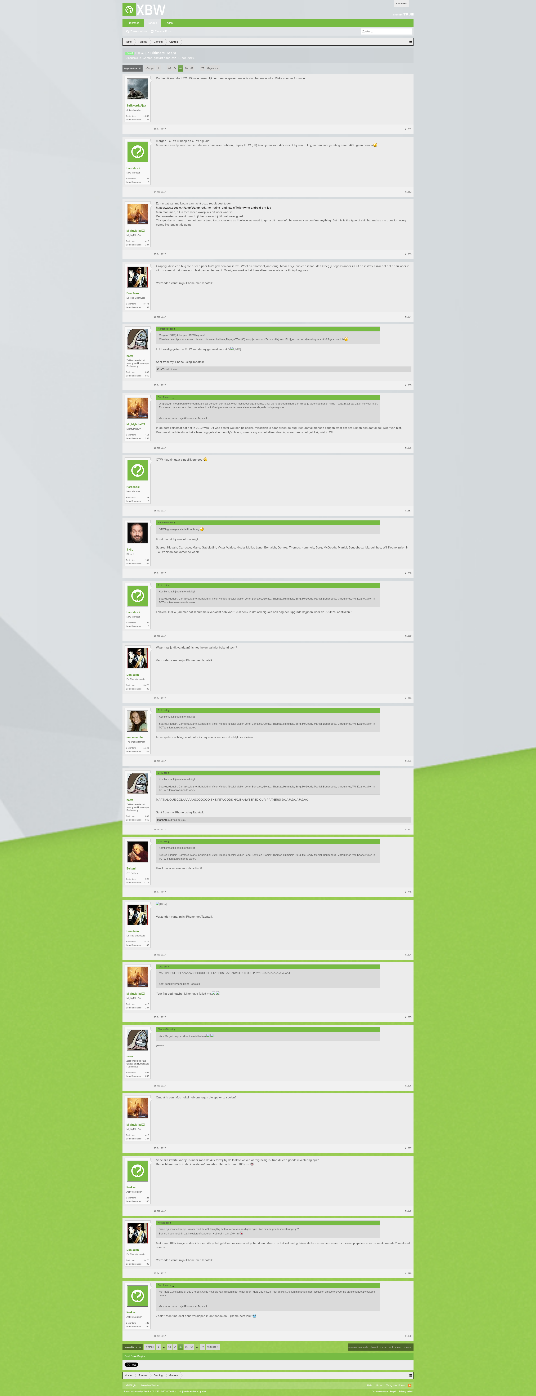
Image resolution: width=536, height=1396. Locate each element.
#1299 (408, 1273)
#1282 (408, 191)
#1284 (408, 317)
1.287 (146, 116)
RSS (409, 1385)
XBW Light (131, 1385)
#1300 (408, 1336)
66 (186, 68)
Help (369, 1385)
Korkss (130, 1187)
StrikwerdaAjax (136, 105)
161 (147, 560)
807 (147, 372)
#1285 (408, 385)
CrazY (160, 369)
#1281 (408, 129)
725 (147, 1198)
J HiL (129, 549)
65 (180, 68)
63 (169, 68)
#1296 (408, 1085)
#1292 (408, 829)
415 (147, 241)
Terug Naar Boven (395, 1385)
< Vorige (150, 68)
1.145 (146, 748)
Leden (169, 23)
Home (379, 1385)
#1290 (408, 698)
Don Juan (132, 293)
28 (148, 178)
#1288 (408, 573)
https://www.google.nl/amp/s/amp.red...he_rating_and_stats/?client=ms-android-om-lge (213, 207)
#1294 (408, 954)
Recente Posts (163, 31)
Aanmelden (401, 3)
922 (147, 879)
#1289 (408, 635)
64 (175, 68)
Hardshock (133, 168)
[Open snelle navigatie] (410, 42)
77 (202, 68)
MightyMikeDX (135, 230)
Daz (173, 57)
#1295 (408, 1017)
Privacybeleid (405, 1391)
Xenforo (155, 1385)
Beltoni (131, 868)
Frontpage (133, 23)
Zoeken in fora (138, 31)
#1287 (408, 510)
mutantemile (134, 737)
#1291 (408, 761)
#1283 (408, 254)
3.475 (146, 304)
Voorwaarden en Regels (384, 1391)
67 (192, 68)
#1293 (408, 892)
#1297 (408, 1148)
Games (147, 57)
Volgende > (212, 68)
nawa (129, 355)
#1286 (408, 448)
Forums (152, 23)
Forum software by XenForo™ (153, 1391)
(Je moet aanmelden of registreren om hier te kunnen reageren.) (381, 1347)
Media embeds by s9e (194, 1391)
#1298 (408, 1211)
